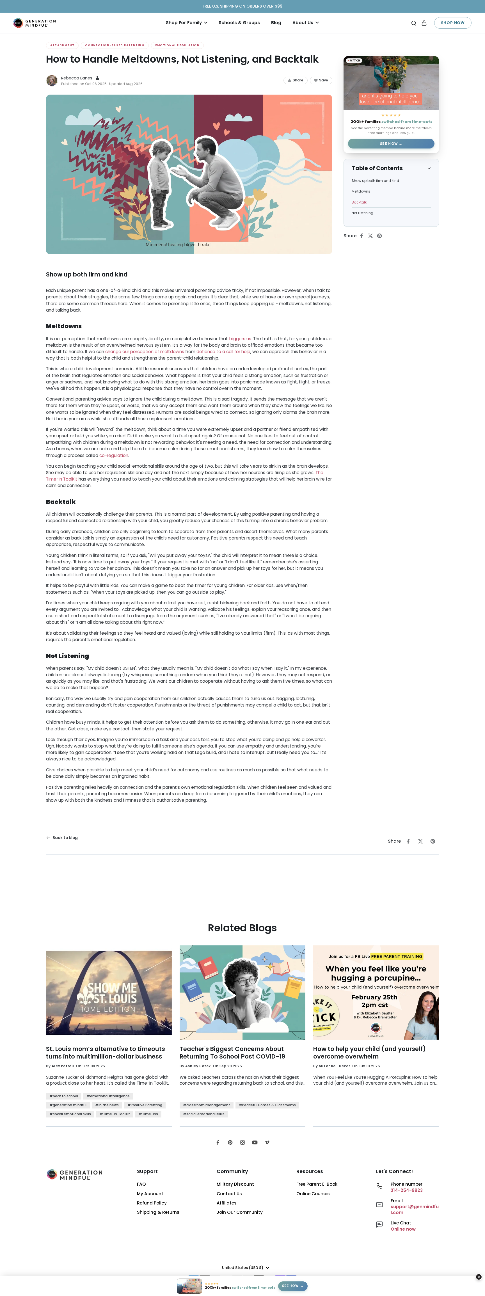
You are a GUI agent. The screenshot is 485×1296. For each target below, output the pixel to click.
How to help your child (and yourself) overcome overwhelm (369, 1052)
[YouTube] (255, 1142)
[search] (414, 22)
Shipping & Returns (158, 1212)
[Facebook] (218, 1142)
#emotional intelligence (108, 1096)
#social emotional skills (70, 1114)
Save (323, 80)
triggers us (240, 338)
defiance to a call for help (223, 352)
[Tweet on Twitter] (372, 235)
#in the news (107, 1105)
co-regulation (113, 455)
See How (389, 143)
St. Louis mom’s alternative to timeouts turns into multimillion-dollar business (105, 1052)
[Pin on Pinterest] (381, 235)
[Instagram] (242, 1142)
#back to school (63, 1096)
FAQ (141, 1184)
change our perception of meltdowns (144, 352)
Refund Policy (152, 1203)
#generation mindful (67, 1105)
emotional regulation (177, 45)
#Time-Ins (148, 1114)
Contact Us (229, 1194)
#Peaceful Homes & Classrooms (267, 1105)
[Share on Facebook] (363, 235)
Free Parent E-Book (316, 1184)
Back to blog (65, 837)
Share (298, 80)
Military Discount (235, 1184)
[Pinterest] (230, 1142)
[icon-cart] (424, 22)
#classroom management (206, 1105)
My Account (150, 1194)
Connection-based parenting (114, 45)
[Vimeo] (267, 1142)
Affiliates (227, 1203)
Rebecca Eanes (76, 78)
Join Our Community (240, 1212)
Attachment (62, 45)
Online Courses (313, 1194)
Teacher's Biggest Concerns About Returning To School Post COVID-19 (232, 1052)
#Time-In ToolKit (115, 1114)
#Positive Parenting (144, 1105)
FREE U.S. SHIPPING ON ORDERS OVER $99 (242, 6)
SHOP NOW (453, 22)
